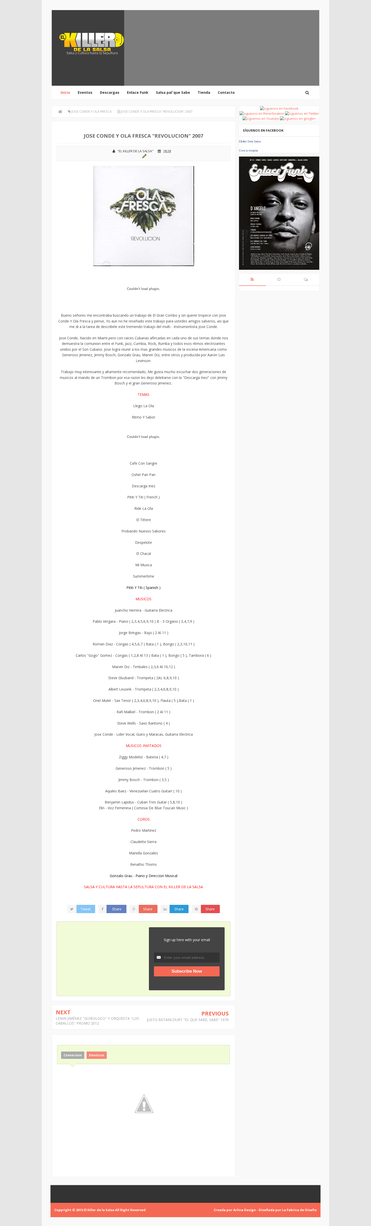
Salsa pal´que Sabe (173, 92)
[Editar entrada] (143, 155)
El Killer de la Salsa (99, 1210)
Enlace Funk (137, 92)
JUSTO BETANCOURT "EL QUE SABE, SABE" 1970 (188, 1019)
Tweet (86, 909)
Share (116, 909)
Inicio (65, 92)
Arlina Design (244, 1210)
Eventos (85, 92)
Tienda (204, 92)
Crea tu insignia (248, 150)
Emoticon (96, 1055)
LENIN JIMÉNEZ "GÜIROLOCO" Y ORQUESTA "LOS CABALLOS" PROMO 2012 (97, 1021)
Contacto (226, 92)
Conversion (73, 1055)
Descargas (109, 92)
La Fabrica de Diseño (299, 1210)
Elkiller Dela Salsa (250, 141)
